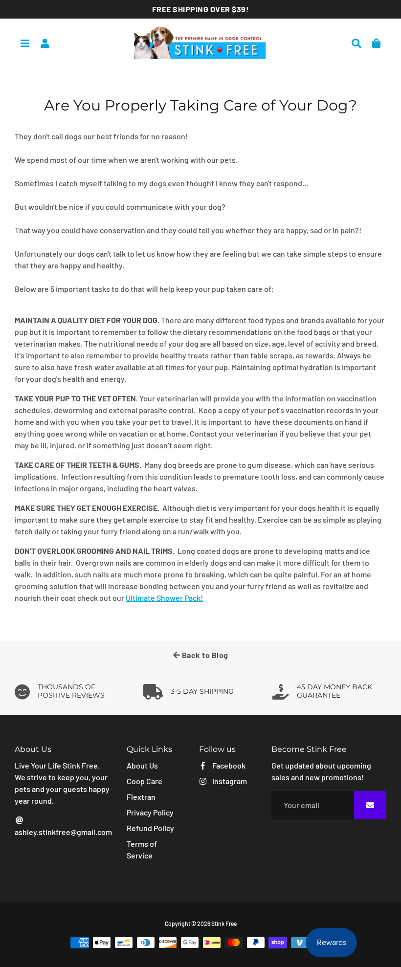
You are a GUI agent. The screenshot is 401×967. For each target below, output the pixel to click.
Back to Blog (204, 654)
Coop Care (144, 781)
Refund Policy (150, 828)
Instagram (229, 781)
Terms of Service (142, 849)
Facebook (228, 765)
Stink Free (224, 923)
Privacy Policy (150, 812)
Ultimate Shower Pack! (164, 597)
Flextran (141, 796)
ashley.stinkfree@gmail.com (63, 831)
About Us (142, 765)
